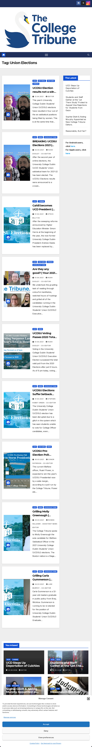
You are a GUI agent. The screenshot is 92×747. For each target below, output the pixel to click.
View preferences (46, 737)
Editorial (41, 81)
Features (51, 81)
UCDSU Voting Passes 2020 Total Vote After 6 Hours (44, 337)
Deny (46, 731)
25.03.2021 (39, 520)
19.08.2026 (57, 670)
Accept (46, 724)
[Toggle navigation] (46, 55)
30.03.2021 (39, 459)
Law (58, 688)
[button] (88, 698)
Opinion (36, 84)
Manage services (10, 717)
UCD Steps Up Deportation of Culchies (72, 88)
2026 (8, 659)
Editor (51, 96)
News (40, 137)
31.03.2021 (39, 399)
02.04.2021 (39, 150)
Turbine (41, 201)
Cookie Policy (35, 743)
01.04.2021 (39, 214)
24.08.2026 (13, 670)
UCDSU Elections (50, 137)
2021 (34, 81)
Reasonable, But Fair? (76, 131)
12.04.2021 (39, 96)
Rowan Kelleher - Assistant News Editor (44, 523)
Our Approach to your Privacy (51, 743)
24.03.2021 (39, 584)
